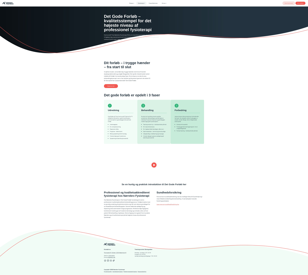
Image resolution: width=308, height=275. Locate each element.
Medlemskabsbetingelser (130, 271)
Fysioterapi (141, 3)
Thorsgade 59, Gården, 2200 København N (115, 252)
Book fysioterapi (289, 3)
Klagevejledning (142, 271)
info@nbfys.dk (111, 257)
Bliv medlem (300, 3)
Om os (163, 3)
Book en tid (110, 86)
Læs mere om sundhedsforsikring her (168, 204)
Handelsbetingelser (117, 271)
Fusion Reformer (153, 3)
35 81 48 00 (111, 255)
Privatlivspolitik (108, 271)
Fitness (131, 3)
